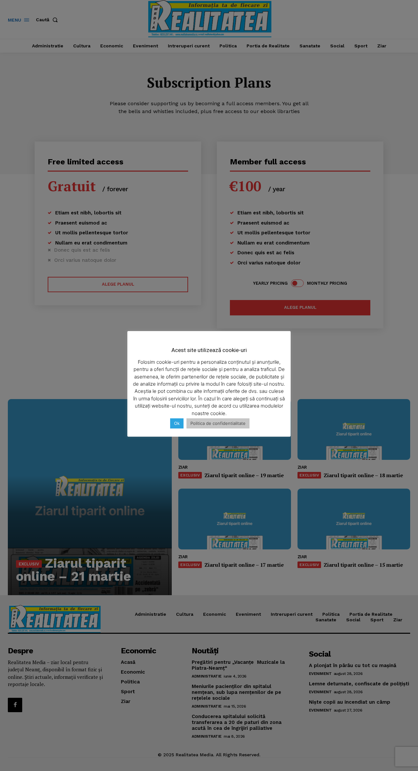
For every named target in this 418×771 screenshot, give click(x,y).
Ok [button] (177, 423)
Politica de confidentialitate (218, 423)
